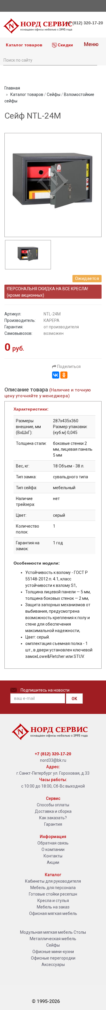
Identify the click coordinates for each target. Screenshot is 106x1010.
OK (74, 698)
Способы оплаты (53, 805)
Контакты (53, 856)
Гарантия (53, 824)
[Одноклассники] (63, 375)
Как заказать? (53, 817)
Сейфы (53, 94)
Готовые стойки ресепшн (53, 894)
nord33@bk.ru (53, 760)
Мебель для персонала (53, 887)
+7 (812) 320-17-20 (85, 23)
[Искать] (92, 59)
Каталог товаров (23, 45)
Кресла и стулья (53, 900)
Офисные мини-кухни (53, 951)
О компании (53, 849)
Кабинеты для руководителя (53, 881)
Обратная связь (53, 843)
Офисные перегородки (53, 958)
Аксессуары (53, 964)
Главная (12, 88)
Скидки (65, 45)
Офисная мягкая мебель (53, 913)
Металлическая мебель (53, 938)
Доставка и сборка (53, 811)
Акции (53, 862)
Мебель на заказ (53, 907)
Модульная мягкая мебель (46, 932)
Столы (80, 932)
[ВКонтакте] (55, 375)
